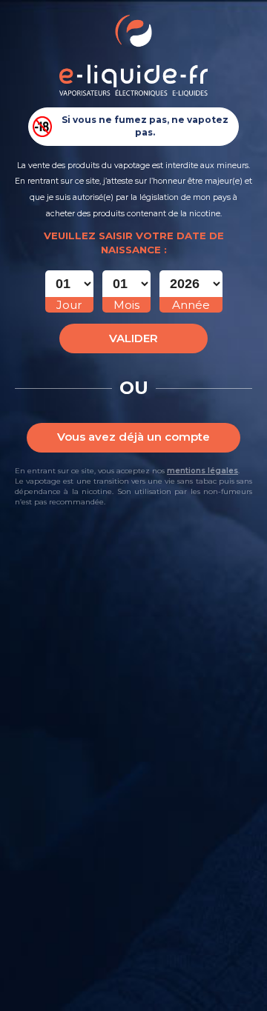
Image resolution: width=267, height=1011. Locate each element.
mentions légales (202, 471)
